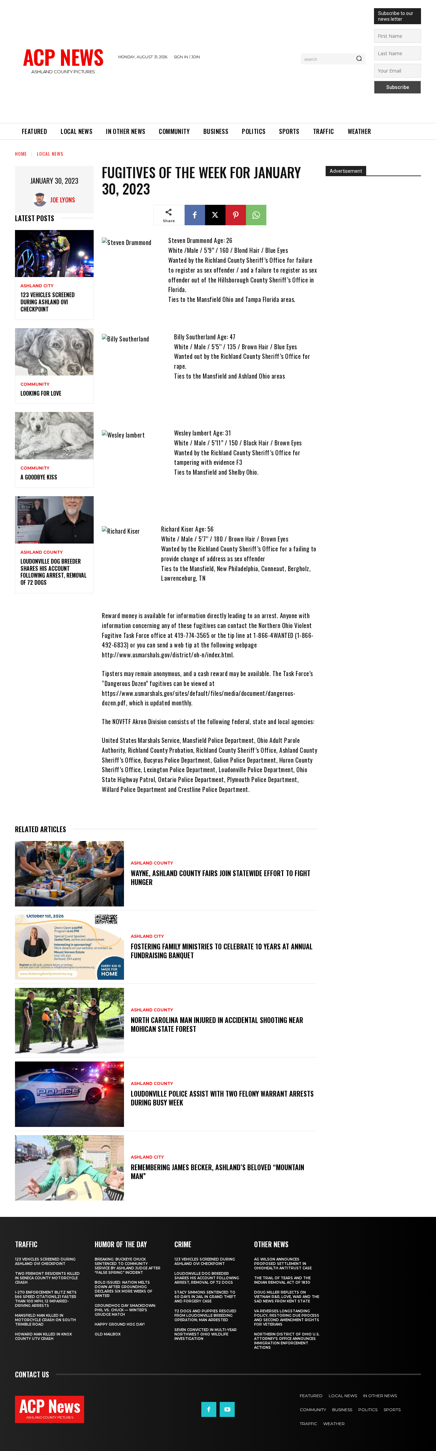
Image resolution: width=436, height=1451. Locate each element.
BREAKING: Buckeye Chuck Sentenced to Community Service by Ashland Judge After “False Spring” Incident (127, 1266)
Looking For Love (40, 393)
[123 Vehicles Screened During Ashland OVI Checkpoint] (54, 253)
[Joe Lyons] (41, 200)
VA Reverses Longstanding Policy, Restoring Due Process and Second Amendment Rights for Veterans (286, 1318)
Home (21, 153)
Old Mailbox (108, 1334)
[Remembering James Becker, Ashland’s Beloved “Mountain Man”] (69, 1168)
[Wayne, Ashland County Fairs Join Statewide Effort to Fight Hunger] (69, 873)
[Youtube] (227, 1409)
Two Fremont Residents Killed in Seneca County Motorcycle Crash (47, 1278)
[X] (215, 215)
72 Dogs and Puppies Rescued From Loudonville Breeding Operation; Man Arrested (205, 1315)
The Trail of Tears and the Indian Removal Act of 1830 (282, 1280)
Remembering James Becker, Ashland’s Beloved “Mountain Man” (217, 1171)
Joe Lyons (62, 199)
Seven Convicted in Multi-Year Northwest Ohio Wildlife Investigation (205, 1334)
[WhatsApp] (256, 215)
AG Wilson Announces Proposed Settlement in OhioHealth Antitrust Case (283, 1263)
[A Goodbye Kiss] (54, 435)
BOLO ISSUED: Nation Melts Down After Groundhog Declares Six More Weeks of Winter (123, 1289)
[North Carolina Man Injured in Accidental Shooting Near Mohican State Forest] (69, 1020)
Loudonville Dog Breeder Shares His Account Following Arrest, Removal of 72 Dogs (53, 571)
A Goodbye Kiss (38, 477)
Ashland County (41, 552)
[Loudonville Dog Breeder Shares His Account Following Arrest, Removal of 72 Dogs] (54, 520)
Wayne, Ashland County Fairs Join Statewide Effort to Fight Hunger (220, 877)
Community (34, 384)
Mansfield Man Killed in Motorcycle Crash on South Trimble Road (45, 1320)
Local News (50, 153)
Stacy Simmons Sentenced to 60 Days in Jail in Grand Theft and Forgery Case (205, 1296)
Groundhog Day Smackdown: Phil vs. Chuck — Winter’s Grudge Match (125, 1310)
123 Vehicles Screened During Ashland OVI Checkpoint (47, 302)
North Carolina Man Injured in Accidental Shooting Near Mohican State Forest (217, 1024)
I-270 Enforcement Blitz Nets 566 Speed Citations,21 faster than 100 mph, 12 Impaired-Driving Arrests (46, 1299)
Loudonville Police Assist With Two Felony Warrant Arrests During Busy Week (222, 1098)
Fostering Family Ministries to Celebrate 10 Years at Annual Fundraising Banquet (222, 950)
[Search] (359, 59)
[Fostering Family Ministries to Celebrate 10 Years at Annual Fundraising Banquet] (69, 947)
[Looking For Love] (54, 352)
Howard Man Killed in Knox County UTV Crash (43, 1336)
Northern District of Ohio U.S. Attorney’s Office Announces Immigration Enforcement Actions (287, 1341)
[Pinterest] (235, 215)
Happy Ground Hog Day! (120, 1324)
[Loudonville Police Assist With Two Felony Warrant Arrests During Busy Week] (69, 1094)
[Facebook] (195, 215)
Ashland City (36, 286)
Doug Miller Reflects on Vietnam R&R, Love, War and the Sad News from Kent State (286, 1296)
